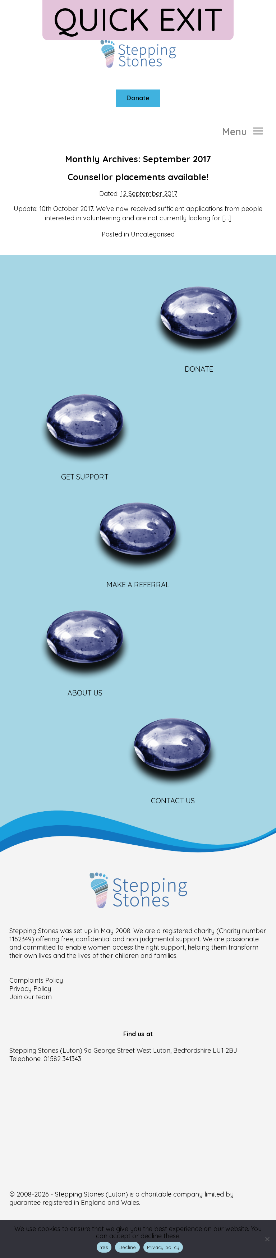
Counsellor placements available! (138, 176)
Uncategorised (153, 234)
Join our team (30, 997)
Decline (127, 1247)
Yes (104, 1247)
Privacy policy (163, 1247)
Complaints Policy (36, 980)
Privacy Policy (30, 988)
